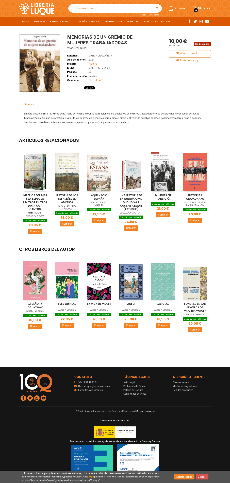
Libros (38, 21)
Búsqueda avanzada (149, 15)
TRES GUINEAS (67, 304)
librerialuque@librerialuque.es (94, 386)
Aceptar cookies (184, 477)
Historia (93, 63)
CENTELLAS (95, 80)
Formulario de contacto (90, 390)
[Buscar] (157, 8)
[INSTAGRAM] (201, 21)
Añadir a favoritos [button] (189, 53)
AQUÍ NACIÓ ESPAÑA (99, 197)
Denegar (202, 477)
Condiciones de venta (134, 393)
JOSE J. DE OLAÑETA (100, 55)
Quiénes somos (181, 382)
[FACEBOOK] (189, 21)
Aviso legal (129, 382)
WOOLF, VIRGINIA (77, 47)
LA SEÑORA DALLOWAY (35, 305)
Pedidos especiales (183, 390)
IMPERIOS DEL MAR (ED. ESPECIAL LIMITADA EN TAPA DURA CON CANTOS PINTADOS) (35, 204)
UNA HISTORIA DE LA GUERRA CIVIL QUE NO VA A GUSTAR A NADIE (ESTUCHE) (131, 202)
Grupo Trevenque (145, 411)
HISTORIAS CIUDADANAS (195, 197)
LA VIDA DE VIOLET (99, 304)
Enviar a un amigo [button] (189, 60)
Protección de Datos (134, 386)
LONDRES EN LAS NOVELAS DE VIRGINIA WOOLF (195, 307)
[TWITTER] (195, 21)
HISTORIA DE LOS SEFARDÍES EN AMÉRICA (67, 198)
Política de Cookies (133, 390)
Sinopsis (29, 104)
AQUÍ (91, 476)
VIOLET (131, 304)
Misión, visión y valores (185, 386)
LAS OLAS (163, 304)
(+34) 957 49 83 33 (88, 382)
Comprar (35, 231)
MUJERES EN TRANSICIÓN (163, 197)
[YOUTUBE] (207, 21)
